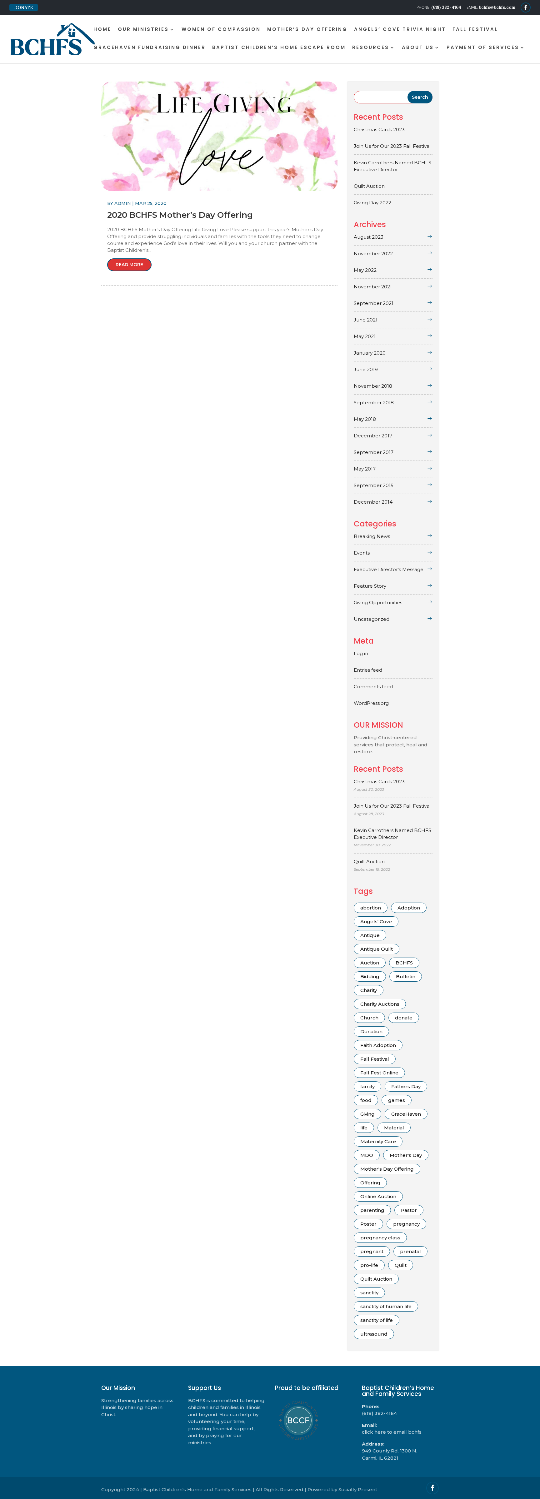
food (366, 1100)
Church (369, 1018)
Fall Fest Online (379, 1073)
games (396, 1100)
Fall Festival (374, 1059)
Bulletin (405, 976)
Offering (370, 1183)
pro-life (369, 1265)
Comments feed (373, 687)
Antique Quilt (376, 949)
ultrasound (374, 1334)
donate (403, 1018)
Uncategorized (371, 619)
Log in (361, 653)
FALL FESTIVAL (475, 29)
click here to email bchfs (392, 1432)
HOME (102, 29)
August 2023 (368, 237)
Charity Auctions (379, 1004)
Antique (370, 935)
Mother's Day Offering (387, 1169)
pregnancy (406, 1224)
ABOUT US (418, 48)
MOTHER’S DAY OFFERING (307, 29)
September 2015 (373, 485)
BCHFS (404, 963)
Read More (129, 264)
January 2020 (370, 353)
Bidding (369, 976)
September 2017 (373, 452)
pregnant (371, 1251)
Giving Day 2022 (372, 203)
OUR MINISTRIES (143, 29)
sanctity (369, 1293)
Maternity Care (378, 1141)
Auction (369, 963)
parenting (372, 1210)
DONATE (23, 7)
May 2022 (365, 270)
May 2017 (365, 469)
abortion (370, 908)
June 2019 (366, 369)
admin (122, 203)
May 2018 (365, 419)
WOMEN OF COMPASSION (221, 29)
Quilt (401, 1265)
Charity (368, 990)
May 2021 (365, 336)
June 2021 (366, 320)
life (364, 1128)
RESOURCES (370, 48)
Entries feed (368, 670)
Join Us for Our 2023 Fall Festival (392, 146)
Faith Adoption (378, 1045)
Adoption (409, 908)
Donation (371, 1031)
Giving (367, 1114)
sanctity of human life (386, 1306)
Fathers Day (406, 1086)
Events (362, 553)
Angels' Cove (376, 921)
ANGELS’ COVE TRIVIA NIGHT (400, 29)
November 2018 (373, 386)
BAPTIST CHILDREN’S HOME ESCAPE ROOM (279, 48)
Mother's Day (406, 1155)
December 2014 (373, 502)
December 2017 (373, 436)
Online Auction (378, 1196)
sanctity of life (376, 1320)
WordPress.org (371, 703)
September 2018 (374, 403)
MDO (366, 1155)
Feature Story (370, 586)
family (367, 1086)
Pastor (409, 1210)
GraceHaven (406, 1114)
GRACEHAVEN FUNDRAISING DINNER (149, 48)
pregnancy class (380, 1238)
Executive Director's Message (388, 569)
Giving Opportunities (378, 602)
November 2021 (373, 287)
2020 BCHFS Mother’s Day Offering (180, 215)
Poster (368, 1224)
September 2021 (373, 303)
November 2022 (373, 253)
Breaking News (372, 536)
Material (394, 1128)
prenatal (410, 1251)
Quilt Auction (369, 186)
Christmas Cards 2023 (379, 129)
